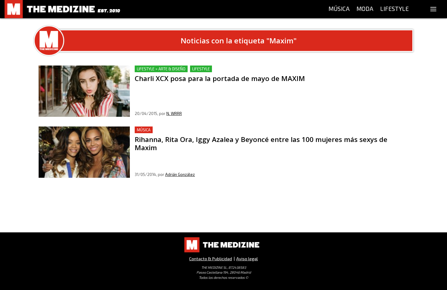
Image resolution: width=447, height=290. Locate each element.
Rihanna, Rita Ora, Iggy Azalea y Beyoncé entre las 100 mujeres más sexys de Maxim (226, 130)
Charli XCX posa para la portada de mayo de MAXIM (191, 69)
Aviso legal (247, 258)
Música (144, 129)
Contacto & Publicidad (210, 258)
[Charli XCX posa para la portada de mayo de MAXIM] (84, 91)
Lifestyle (201, 68)
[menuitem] (339, 9)
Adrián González (180, 174)
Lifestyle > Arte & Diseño (161, 68)
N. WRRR (174, 113)
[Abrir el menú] (433, 9)
